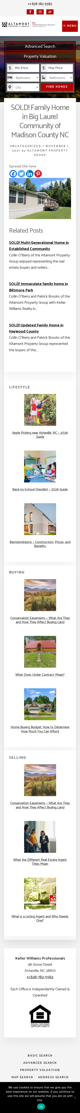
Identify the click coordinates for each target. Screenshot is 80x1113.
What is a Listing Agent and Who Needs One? (40, 918)
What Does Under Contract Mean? (40, 675)
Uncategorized (25, 146)
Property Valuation (40, 56)
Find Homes (57, 86)
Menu (72, 26)
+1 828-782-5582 (40, 4)
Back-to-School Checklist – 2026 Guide (40, 489)
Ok (41, 1106)
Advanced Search (40, 46)
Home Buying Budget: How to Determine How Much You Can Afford (40, 729)
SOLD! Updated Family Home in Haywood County (36, 328)
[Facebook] (13, 173)
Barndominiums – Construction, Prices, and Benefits (40, 544)
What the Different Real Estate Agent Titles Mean (40, 862)
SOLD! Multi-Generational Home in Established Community (39, 246)
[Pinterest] (38, 173)
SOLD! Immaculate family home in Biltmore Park (38, 287)
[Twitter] (21, 173)
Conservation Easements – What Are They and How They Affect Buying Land (40, 620)
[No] (75, 1097)
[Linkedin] (29, 173)
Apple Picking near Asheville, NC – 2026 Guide (40, 435)
